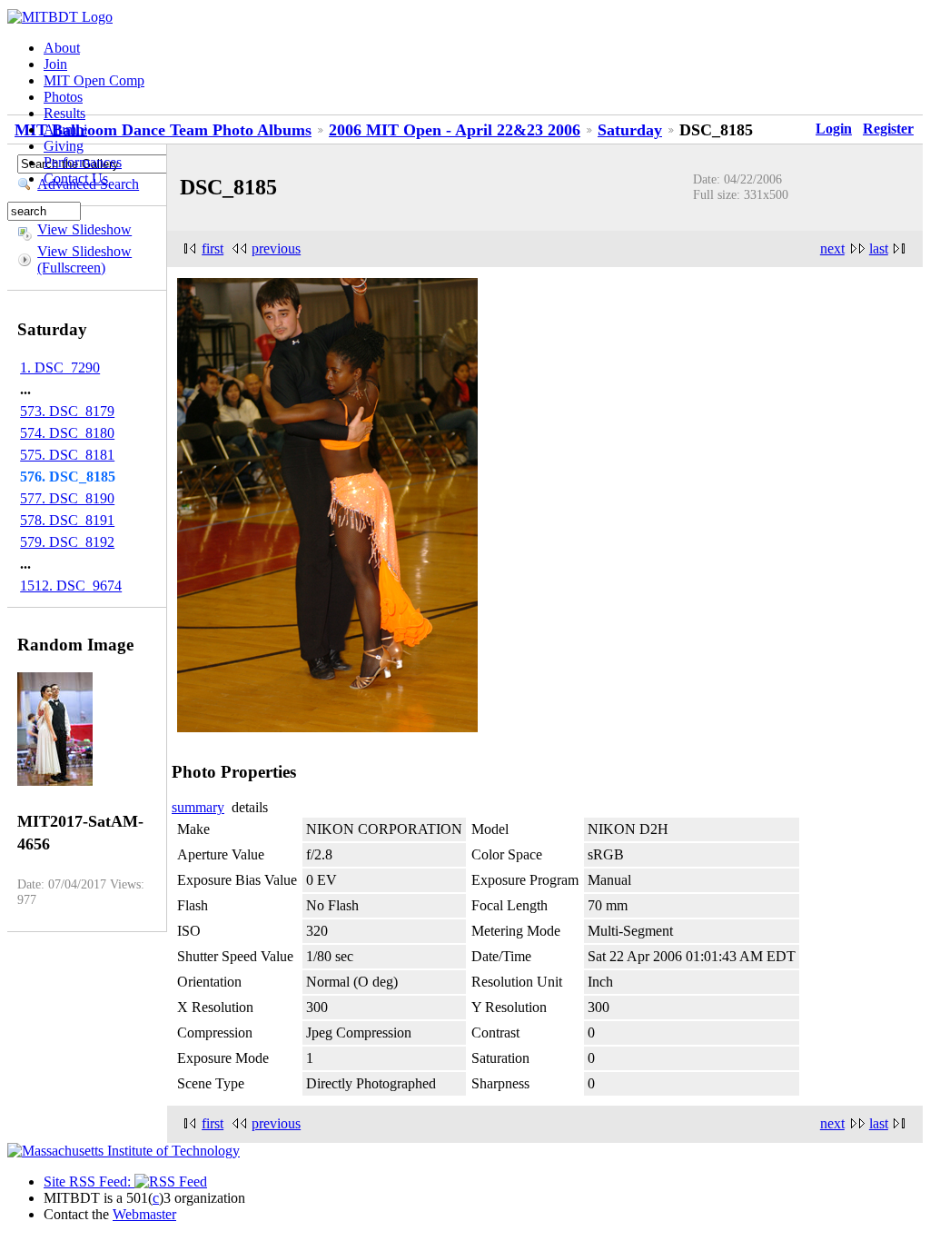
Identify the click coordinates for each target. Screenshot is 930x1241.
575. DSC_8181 (67, 454)
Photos (63, 96)
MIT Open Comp (94, 80)
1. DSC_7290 (60, 367)
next (832, 248)
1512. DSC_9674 (71, 585)
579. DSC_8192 (67, 542)
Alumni (65, 129)
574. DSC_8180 (67, 433)
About (62, 47)
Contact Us (76, 178)
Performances (83, 162)
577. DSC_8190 (67, 498)
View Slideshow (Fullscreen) (84, 259)
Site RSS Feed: (89, 1181)
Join (55, 64)
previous (276, 248)
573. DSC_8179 (67, 411)
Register (888, 128)
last (878, 248)
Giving (64, 146)
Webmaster (144, 1214)
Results (64, 113)
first (212, 248)
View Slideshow (84, 229)
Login (834, 128)
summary (198, 807)
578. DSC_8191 (67, 520)
